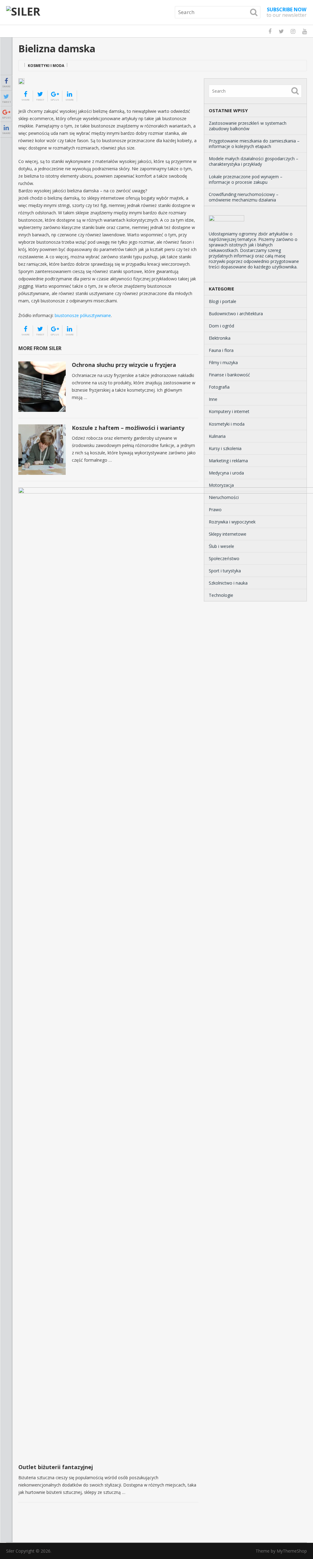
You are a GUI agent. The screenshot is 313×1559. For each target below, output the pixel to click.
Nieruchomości (224, 497)
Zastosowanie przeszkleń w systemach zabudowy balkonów (247, 125)
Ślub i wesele (221, 546)
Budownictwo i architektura (236, 313)
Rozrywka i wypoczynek (232, 522)
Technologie (221, 595)
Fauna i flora (221, 350)
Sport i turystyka (225, 571)
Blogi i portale (222, 301)
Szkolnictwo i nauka (228, 583)
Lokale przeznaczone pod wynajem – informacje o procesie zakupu (245, 179)
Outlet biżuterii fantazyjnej (55, 1467)
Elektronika (219, 338)
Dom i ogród (221, 326)
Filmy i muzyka (223, 362)
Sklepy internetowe (227, 534)
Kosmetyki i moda (46, 65)
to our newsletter (287, 12)
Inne (213, 399)
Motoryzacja (221, 485)
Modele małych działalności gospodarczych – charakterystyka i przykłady (253, 161)
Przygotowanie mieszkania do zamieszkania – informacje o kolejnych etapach (254, 143)
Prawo (215, 509)
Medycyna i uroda (226, 473)
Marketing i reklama (228, 461)
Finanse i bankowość (229, 375)
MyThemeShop (292, 1551)
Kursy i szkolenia (225, 448)
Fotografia (219, 387)
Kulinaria (217, 436)
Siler (10, 1551)
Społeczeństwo (224, 558)
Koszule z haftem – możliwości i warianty (128, 427)
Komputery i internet (229, 411)
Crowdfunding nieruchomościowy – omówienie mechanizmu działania (243, 197)
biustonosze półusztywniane (83, 315)
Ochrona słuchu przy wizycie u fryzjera (124, 364)
